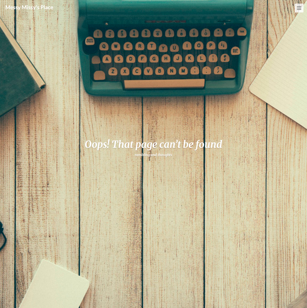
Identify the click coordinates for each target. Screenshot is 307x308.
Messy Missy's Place (29, 7)
